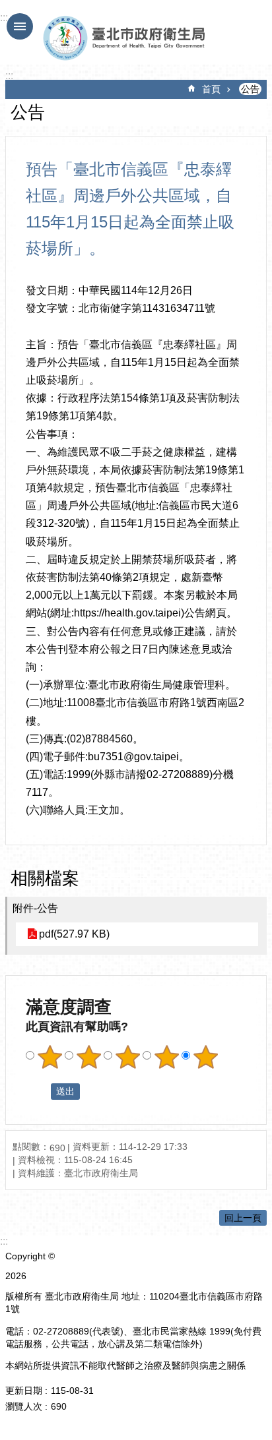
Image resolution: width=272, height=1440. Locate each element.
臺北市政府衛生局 (127, 38)
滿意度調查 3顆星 (127, 1056)
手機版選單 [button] (20, 26)
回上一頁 (242, 1218)
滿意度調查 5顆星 (205, 1056)
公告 (250, 89)
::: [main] (9, 75)
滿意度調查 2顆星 (88, 1056)
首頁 (211, 89)
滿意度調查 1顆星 (49, 1056)
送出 (38, 1091)
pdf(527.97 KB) (74, 934)
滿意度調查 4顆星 (166, 1056)
